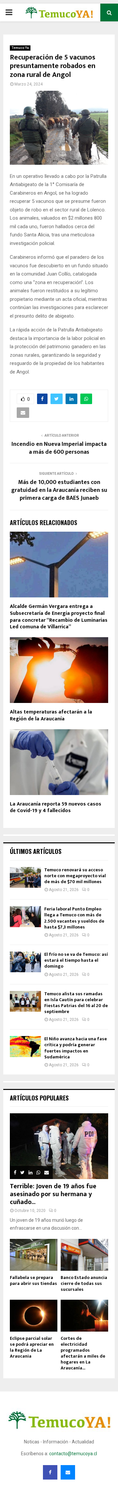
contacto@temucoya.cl (73, 1453)
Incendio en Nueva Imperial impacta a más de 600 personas (59, 448)
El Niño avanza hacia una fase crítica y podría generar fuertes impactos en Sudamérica (75, 1048)
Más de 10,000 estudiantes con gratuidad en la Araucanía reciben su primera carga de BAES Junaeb (59, 490)
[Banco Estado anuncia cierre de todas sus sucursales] (84, 1255)
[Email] (68, 1472)
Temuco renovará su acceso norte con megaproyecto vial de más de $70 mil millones (75, 875)
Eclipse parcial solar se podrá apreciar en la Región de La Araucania (32, 1347)
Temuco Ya (20, 48)
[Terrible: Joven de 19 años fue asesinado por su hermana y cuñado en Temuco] (59, 1146)
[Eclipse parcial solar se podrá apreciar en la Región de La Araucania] (33, 1316)
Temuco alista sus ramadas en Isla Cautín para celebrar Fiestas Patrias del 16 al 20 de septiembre (76, 1003)
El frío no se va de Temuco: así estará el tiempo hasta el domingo (76, 960)
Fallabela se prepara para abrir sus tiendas (33, 1280)
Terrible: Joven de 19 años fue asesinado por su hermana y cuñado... (53, 1194)
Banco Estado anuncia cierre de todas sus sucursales (84, 1283)
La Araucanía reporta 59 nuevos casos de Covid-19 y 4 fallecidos (55, 807)
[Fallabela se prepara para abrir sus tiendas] (33, 1255)
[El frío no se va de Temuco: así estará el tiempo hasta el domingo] (25, 962)
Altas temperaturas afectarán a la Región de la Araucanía (51, 715)
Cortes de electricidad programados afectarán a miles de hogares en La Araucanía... (83, 1353)
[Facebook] (50, 1472)
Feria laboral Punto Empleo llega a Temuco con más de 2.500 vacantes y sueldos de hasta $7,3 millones (74, 918)
